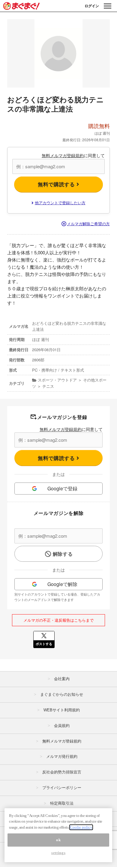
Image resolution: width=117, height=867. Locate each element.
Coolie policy (81, 827)
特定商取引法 (62, 803)
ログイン (92, 5)
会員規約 (62, 725)
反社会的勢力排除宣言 (61, 772)
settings (58, 853)
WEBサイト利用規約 (62, 710)
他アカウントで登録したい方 (60, 202)
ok (58, 840)
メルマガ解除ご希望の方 (88, 223)
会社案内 (62, 679)
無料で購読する (57, 184)
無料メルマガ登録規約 (63, 155)
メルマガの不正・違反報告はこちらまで (58, 620)
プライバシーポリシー (61, 787)
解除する (63, 553)
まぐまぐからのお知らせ (61, 694)
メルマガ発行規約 (61, 756)
